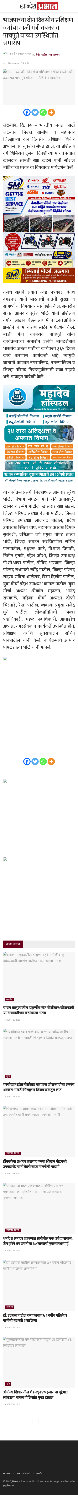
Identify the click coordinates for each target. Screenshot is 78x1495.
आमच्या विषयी (23, 1473)
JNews (15, 1481)
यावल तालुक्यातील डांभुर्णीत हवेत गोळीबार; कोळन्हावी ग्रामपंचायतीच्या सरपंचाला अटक (38, 1010)
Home (6, 1473)
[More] (51, 112)
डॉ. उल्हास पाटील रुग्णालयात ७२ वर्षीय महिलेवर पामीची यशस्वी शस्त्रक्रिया (35, 1318)
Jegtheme (8, 1485)
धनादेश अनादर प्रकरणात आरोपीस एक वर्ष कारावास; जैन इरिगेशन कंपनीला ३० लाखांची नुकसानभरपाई (37, 1241)
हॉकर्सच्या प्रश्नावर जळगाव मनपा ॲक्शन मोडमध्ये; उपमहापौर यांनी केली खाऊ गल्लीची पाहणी (35, 1164)
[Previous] (35, 1421)
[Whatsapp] (43, 112)
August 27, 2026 (12, 1250)
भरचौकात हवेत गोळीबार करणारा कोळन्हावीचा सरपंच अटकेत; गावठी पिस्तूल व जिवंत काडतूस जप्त (38, 1087)
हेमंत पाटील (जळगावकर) (48, 54)
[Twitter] (35, 112)
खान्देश (9, 999)
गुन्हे (8, 1076)
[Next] (43, 1421)
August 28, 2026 (12, 1020)
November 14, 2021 (19, 63)
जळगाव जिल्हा (13, 1153)
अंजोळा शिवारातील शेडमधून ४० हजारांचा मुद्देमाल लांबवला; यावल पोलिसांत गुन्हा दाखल (35, 1395)
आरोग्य (9, 1307)
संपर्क (39, 1473)
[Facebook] (27, 112)
